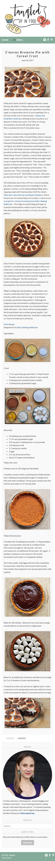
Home (5, 40)
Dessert (22, 738)
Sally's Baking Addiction (27, 327)
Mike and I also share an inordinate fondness (23, 195)
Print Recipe (9, 324)
